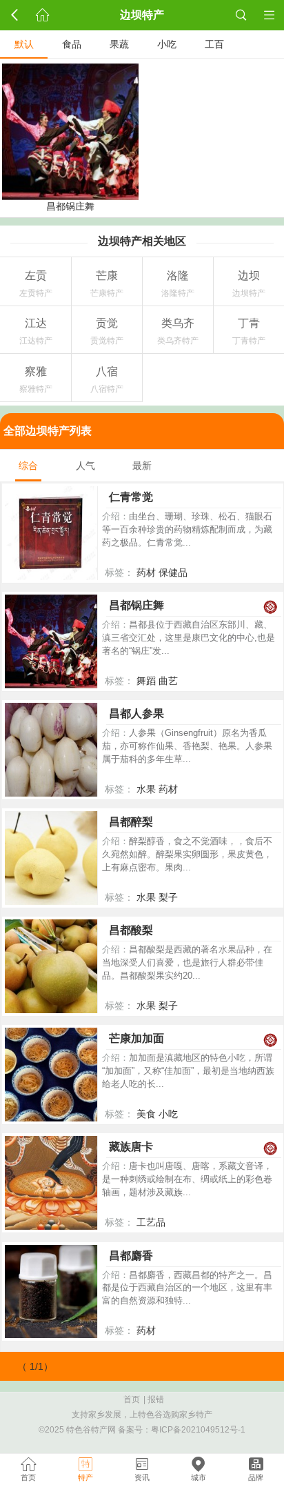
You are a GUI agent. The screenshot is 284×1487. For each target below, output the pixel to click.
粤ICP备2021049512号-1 (198, 1430)
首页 (131, 1399)
